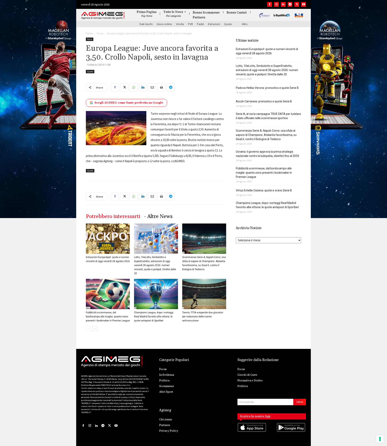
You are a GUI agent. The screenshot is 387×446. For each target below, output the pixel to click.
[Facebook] (269, 4)
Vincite (180, 24)
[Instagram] (276, 4)
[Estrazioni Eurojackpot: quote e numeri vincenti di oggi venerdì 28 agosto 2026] (108, 239)
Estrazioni (214, 24)
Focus (100, 33)
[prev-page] (88, 328)
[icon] (252, 431)
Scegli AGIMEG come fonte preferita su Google (129, 103)
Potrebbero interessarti (113, 216)
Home (89, 33)
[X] (296, 4)
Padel (200, 24)
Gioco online (164, 24)
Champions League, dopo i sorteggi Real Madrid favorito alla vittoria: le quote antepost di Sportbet (153, 316)
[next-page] (94, 328)
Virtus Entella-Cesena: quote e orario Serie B (264, 190)
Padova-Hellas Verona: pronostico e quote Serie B (267, 87)
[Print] (161, 87)
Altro (245, 24)
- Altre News (158, 216)
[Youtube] (303, 4)
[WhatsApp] (133, 87)
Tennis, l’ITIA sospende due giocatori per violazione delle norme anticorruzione (202, 316)
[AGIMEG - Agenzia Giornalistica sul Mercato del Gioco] (103, 15)
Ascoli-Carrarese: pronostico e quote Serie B (264, 101)
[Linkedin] (283, 4)
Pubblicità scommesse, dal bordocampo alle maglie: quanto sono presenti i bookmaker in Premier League (108, 316)
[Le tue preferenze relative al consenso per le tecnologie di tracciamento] (380, 439)
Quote (228, 24)
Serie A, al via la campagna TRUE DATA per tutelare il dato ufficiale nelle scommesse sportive (268, 116)
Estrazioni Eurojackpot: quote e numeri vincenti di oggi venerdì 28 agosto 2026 (267, 51)
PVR (190, 24)
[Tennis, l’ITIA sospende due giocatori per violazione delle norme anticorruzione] (204, 294)
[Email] (152, 87)
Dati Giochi (146, 24)
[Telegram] (290, 4)
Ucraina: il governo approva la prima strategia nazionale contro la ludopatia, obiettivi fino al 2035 (267, 153)
